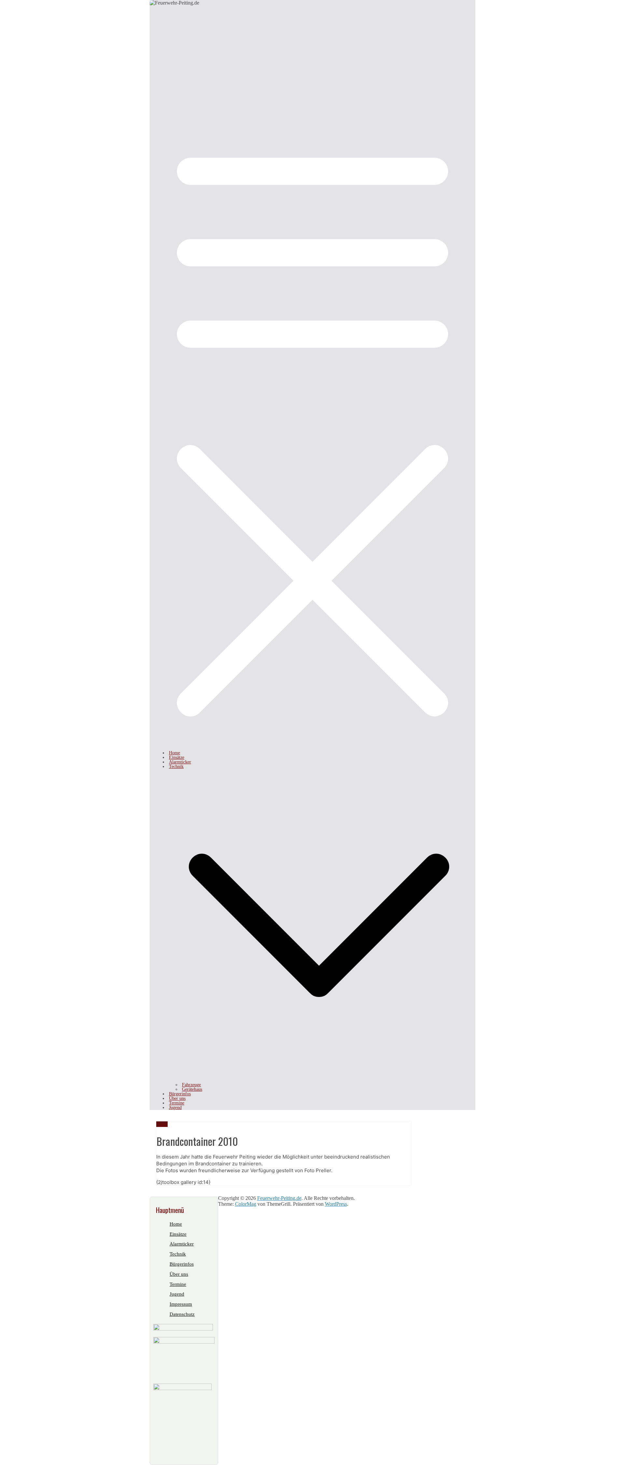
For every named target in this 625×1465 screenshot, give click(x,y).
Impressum (181, 1304)
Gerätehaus (192, 1089)
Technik (176, 766)
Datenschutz (182, 1314)
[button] (319, 1080)
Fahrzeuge (191, 1084)
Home (174, 752)
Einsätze (176, 757)
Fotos (162, 1124)
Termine (176, 1103)
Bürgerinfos (180, 1093)
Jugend (175, 1107)
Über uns (177, 1098)
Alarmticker (180, 762)
